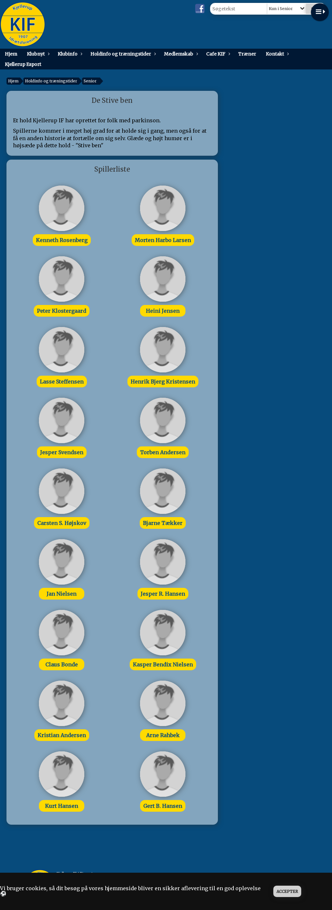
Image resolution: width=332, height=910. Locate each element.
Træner (247, 54)
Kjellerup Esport (23, 64)
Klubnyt (36, 54)
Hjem (11, 54)
